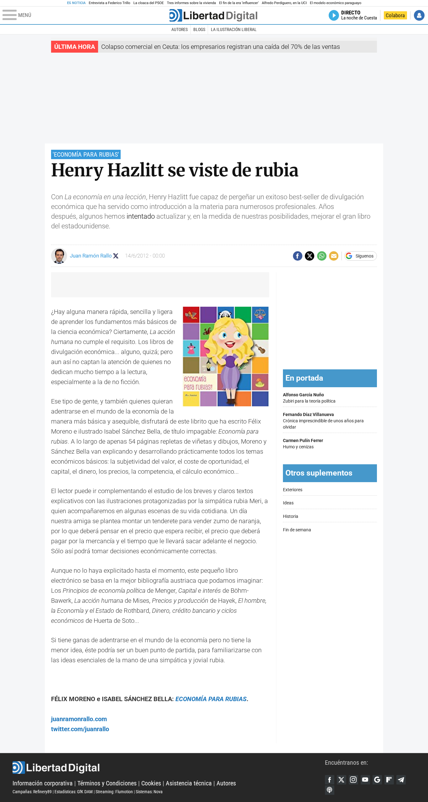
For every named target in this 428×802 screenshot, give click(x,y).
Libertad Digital (169, 767)
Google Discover (377, 779)
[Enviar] (321, 256)
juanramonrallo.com (79, 719)
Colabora (395, 15)
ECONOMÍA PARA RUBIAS (211, 699)
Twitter (341, 779)
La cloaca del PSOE (148, 3)
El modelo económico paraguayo (335, 3)
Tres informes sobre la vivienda (191, 3)
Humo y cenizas (303, 444)
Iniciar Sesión (419, 15)
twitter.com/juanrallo (80, 729)
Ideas (288, 503)
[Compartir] (297, 256)
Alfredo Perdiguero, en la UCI (284, 3)
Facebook (329, 779)
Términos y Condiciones (107, 783)
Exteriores (292, 489)
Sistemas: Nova (149, 791)
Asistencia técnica (189, 783)
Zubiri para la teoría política (309, 398)
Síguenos (364, 256)
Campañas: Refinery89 (32, 791)
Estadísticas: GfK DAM (74, 791)
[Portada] (213, 15)
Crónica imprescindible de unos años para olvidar (323, 421)
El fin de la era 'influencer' (238, 3)
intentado (141, 216)
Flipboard (389, 779)
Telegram (401, 779)
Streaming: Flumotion (114, 791)
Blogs (199, 29)
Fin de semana (297, 530)
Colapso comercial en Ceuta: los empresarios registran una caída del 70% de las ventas (220, 46)
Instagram (353, 779)
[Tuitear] (309, 256)
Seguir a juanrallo (116, 256)
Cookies (151, 783)
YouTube (365, 779)
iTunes (329, 790)
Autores (179, 29)
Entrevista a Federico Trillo (109, 3)
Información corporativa (43, 783)
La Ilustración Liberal (234, 29)
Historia (290, 516)
